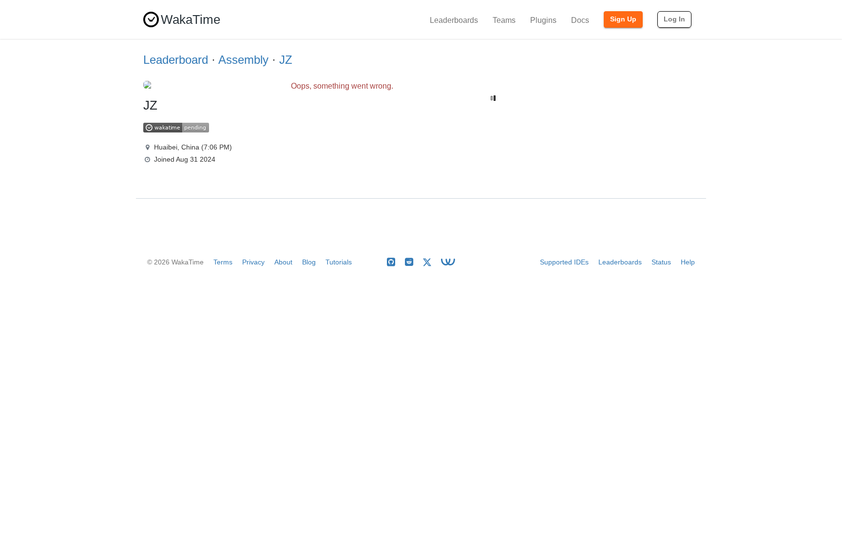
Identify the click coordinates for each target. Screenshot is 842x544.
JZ (285, 59)
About (283, 262)
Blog (309, 262)
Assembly (243, 59)
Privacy (253, 262)
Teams (504, 20)
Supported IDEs (564, 262)
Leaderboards (454, 20)
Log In (674, 19)
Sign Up (623, 19)
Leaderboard (175, 59)
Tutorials (338, 262)
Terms (222, 262)
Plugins (543, 20)
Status (661, 262)
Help (688, 262)
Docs (580, 20)
